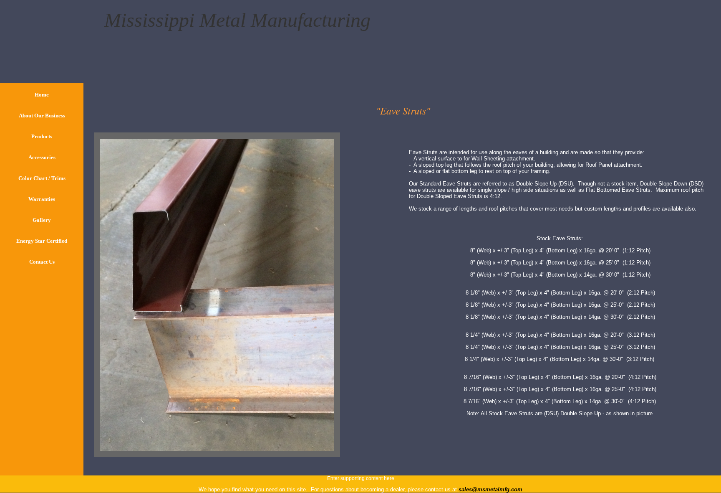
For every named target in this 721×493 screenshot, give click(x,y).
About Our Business (42, 115)
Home (42, 94)
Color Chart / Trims (42, 178)
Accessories (41, 157)
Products (41, 136)
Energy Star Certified (41, 241)
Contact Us (42, 262)
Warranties (41, 199)
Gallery (42, 220)
